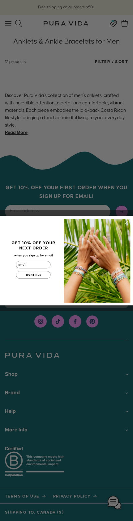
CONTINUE (33, 274)
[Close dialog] (127, 221)
